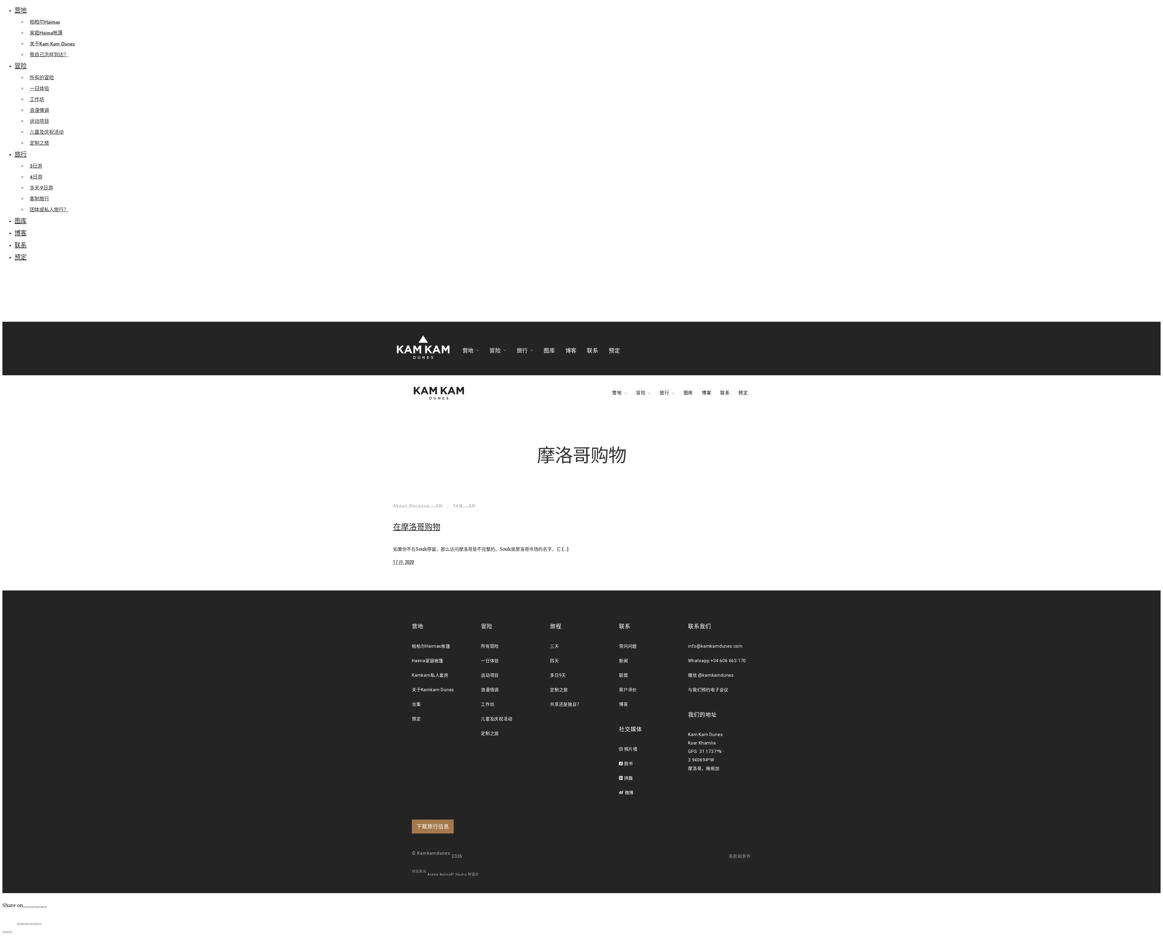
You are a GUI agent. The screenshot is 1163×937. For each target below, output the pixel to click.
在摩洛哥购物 (416, 527)
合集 (416, 704)
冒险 (21, 66)
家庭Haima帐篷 (46, 32)
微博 (629, 792)
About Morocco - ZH (418, 505)
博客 (21, 233)
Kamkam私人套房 (430, 675)
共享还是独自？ (566, 704)
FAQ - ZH (464, 505)
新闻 (623, 660)
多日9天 (558, 675)
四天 (554, 660)
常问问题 (628, 646)
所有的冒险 (42, 77)
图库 (21, 221)
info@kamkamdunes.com (715, 646)
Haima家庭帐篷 (427, 660)
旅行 (21, 154)
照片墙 (630, 749)
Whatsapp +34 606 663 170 (717, 660)
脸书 (628, 763)
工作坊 (37, 99)
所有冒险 (490, 646)
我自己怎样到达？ (49, 54)
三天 (554, 646)
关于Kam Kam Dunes (52, 43)
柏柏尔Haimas (45, 21)
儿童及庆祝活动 (47, 132)
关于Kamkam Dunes (433, 689)
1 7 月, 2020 (403, 561)
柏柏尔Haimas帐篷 (431, 646)
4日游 (36, 176)
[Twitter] (34, 907)
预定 (21, 257)
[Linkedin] (44, 907)
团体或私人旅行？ (49, 209)
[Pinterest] (39, 907)
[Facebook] (25, 907)
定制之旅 (39, 143)
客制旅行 (39, 198)
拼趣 (628, 778)
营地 (21, 10)
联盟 (623, 675)
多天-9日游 (41, 187)
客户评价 (628, 689)
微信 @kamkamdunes (711, 675)
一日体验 (39, 88)
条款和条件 (740, 856)
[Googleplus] (30, 907)
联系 (21, 245)
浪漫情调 (39, 110)
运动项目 (39, 121)
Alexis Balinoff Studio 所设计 (453, 874)
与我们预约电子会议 (708, 689)
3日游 (36, 166)
